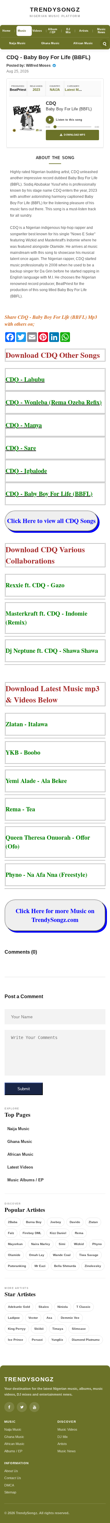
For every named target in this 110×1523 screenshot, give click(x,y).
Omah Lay (36, 1255)
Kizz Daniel (58, 1233)
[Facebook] (9, 1407)
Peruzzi (37, 1339)
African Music (83, 43)
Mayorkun (15, 1244)
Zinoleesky (93, 1266)
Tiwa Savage (88, 1255)
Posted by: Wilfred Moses (29, 65)
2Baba (12, 1222)
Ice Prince (15, 1339)
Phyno (97, 1244)
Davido (75, 1222)
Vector (33, 1317)
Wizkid (79, 1244)
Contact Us (12, 1478)
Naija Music (17, 43)
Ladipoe (14, 1317)
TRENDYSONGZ (55, 9)
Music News (66, 1451)
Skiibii (39, 1328)
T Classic (83, 1306)
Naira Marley (40, 1244)
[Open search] (104, 43)
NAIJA (55, 89)
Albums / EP (13, 1451)
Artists (62, 1444)
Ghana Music (50, 43)
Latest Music (75, 89)
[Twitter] (22, 1407)
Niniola (62, 1306)
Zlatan (93, 1222)
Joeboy (55, 1222)
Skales (43, 1306)
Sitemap (10, 1492)
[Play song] (50, 120)
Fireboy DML (32, 1233)
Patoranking (17, 1266)
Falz (11, 1233)
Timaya (57, 1328)
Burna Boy (34, 1222)
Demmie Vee (70, 1317)
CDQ (51, 103)
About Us (11, 1471)
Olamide (14, 1255)
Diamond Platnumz (86, 1339)
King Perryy (17, 1328)
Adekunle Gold (19, 1306)
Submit (23, 1089)
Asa (49, 1317)
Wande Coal (62, 1255)
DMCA (9, 1485)
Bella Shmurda (65, 1266)
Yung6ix (57, 1339)
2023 (36, 89)
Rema (79, 1233)
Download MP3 (74, 134)
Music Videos (67, 1429)
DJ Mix (62, 1437)
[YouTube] (34, 1407)
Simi (62, 1244)
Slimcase (79, 1328)
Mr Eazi (40, 1266)
